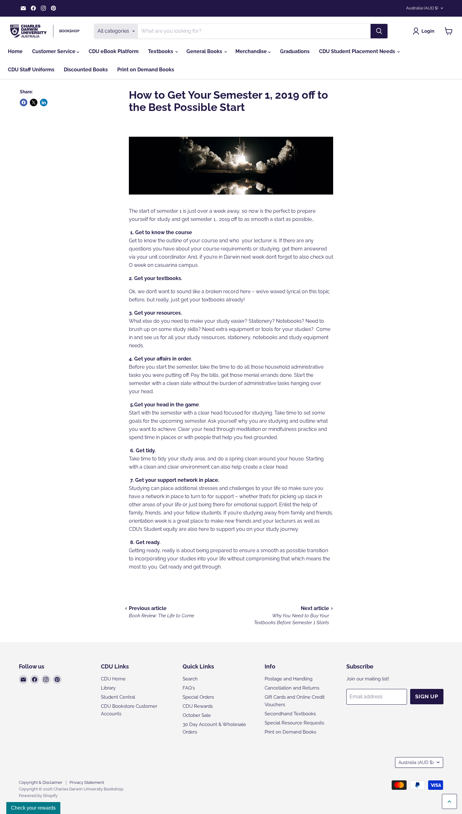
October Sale (197, 715)
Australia (422, 8)
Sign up (426, 696)
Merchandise (251, 51)
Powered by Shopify (38, 795)
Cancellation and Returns (292, 688)
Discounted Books (86, 70)
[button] (425, 31)
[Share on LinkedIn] (43, 102)
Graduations (295, 51)
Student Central (118, 697)
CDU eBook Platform (114, 51)
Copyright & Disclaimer (41, 782)
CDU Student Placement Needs (357, 51)
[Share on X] (33, 102)
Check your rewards (33, 808)
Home (15, 51)
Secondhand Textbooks (290, 714)
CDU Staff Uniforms (31, 70)
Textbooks (161, 51)
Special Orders (198, 697)
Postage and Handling (288, 679)
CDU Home (113, 679)
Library (108, 688)
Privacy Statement (86, 782)
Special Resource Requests (294, 723)
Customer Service (54, 51)
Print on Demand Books (145, 70)
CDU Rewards (198, 706)
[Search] (379, 31)
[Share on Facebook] (23, 102)
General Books (204, 51)
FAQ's (189, 688)
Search (190, 679)
